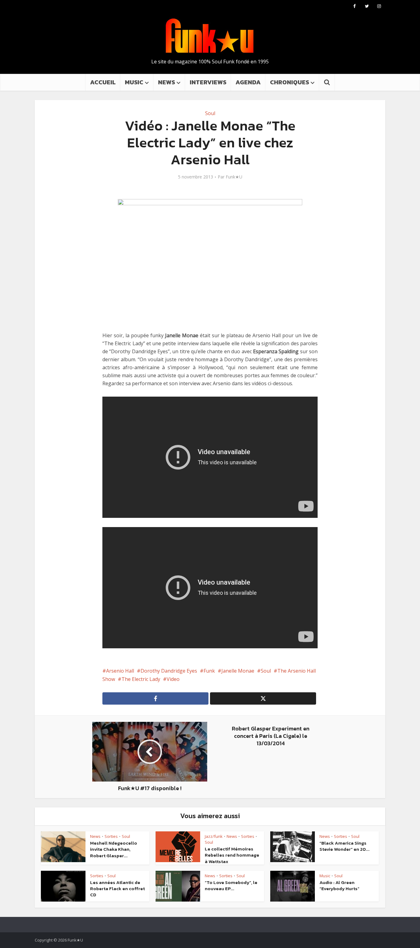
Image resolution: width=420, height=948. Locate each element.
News (95, 836)
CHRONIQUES (289, 82)
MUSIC (134, 82)
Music (324, 875)
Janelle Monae (237, 670)
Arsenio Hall (120, 670)
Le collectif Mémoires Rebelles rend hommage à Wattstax (232, 855)
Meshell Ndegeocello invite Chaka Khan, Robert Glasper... (113, 849)
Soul (210, 113)
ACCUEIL (103, 82)
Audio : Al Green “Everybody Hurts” (339, 885)
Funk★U (234, 177)
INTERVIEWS (208, 82)
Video (173, 679)
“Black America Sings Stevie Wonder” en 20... (344, 846)
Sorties (111, 836)
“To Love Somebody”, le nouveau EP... (231, 885)
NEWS (166, 82)
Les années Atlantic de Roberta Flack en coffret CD (117, 888)
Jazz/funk (214, 836)
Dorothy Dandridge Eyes (169, 670)
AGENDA (248, 82)
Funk (209, 670)
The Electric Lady (140, 679)
